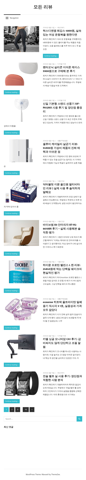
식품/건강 (60, 181)
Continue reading (50, 56)
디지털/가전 (61, 64)
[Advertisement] (20, 448)
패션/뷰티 (60, 27)
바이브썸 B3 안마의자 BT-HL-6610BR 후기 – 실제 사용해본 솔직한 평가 (62, 228)
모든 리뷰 (43, 6)
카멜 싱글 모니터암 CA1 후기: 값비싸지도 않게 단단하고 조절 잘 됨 (62, 342)
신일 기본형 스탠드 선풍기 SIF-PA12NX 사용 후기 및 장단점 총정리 (62, 107)
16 (26, 409)
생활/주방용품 (62, 140)
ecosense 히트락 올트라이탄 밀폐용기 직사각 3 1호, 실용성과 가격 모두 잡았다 (62, 305)
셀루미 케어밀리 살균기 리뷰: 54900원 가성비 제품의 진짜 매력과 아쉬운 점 (61, 147)
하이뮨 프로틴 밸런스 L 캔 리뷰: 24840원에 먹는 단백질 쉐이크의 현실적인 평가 (62, 268)
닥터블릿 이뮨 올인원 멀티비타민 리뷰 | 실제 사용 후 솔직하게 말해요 (61, 188)
